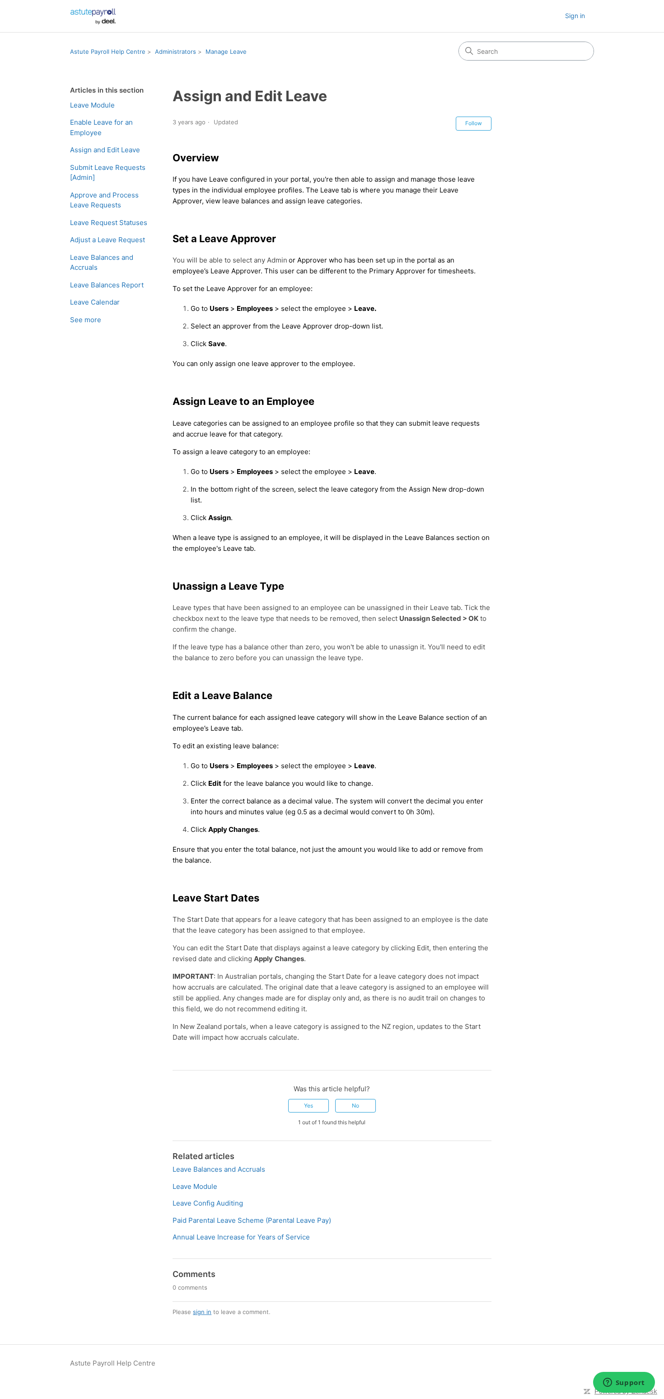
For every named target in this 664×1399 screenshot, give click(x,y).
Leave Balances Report (107, 285)
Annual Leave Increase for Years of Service (241, 1237)
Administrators (175, 51)
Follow (473, 123)
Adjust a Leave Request (107, 239)
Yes (308, 1105)
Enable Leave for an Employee (101, 127)
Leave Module (92, 105)
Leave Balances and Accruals (101, 262)
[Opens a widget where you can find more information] (624, 1383)
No (355, 1105)
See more (85, 319)
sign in (202, 1311)
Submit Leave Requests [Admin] (107, 172)
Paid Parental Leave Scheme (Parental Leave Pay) (252, 1220)
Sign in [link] (575, 15)
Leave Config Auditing (208, 1203)
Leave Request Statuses (108, 222)
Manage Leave (226, 51)
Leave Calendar (95, 302)
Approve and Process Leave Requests (104, 200)
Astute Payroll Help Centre (107, 51)
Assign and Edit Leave (105, 150)
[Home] (93, 16)
